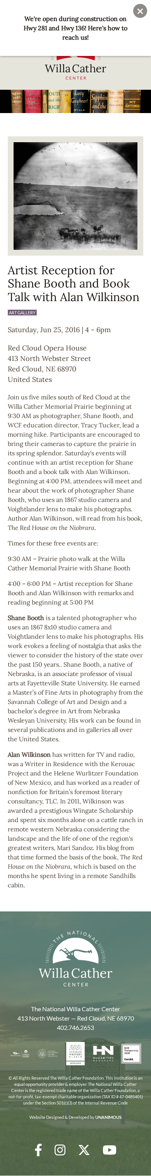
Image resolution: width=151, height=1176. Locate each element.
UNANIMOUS (108, 1117)
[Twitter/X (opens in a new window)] (84, 1149)
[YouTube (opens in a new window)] (110, 1149)
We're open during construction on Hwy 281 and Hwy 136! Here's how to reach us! (75, 28)
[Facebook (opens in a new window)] (38, 1149)
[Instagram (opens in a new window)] (60, 1149)
